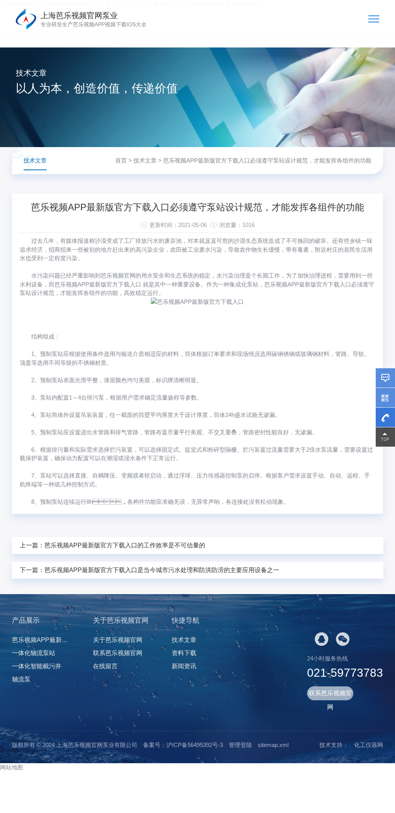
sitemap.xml (273, 745)
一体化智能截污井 (36, 666)
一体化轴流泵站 (33, 653)
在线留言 (105, 666)
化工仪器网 (368, 745)
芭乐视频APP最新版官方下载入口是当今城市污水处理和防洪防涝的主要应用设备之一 (161, 570)
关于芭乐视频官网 (117, 640)
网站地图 (11, 767)
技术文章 (145, 160)
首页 (121, 160)
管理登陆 (240, 745)
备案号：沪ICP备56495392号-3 (183, 745)
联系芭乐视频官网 (117, 653)
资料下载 (184, 653)
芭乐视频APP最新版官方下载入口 (307, 284)
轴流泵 (21, 679)
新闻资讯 (184, 666)
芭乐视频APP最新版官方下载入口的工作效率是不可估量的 (124, 545)
